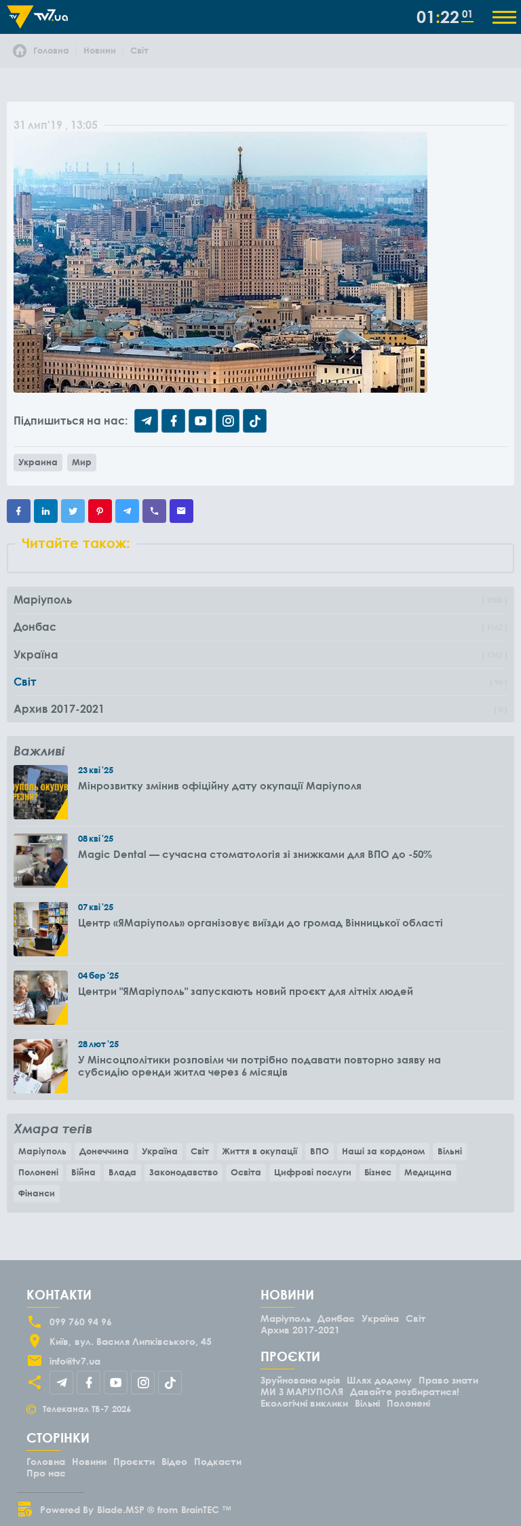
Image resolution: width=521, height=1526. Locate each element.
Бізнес (377, 1172)
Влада (122, 1172)
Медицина (428, 1172)
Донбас (336, 1318)
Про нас (46, 1473)
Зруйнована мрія (300, 1380)
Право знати (448, 1380)
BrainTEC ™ (206, 1509)
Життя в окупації (259, 1151)
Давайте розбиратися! (404, 1391)
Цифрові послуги (312, 1172)
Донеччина (104, 1151)
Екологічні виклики (304, 1403)
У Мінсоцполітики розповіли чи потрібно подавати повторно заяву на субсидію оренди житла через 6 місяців (259, 1065)
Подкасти (218, 1461)
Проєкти (134, 1461)
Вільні (450, 1151)
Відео (174, 1461)
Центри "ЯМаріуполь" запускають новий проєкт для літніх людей (245, 991)
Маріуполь (42, 1151)
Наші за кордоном (383, 1151)
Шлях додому (379, 1380)
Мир (82, 461)
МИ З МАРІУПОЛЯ (301, 1391)
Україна (160, 1151)
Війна (83, 1172)
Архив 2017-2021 (300, 1329)
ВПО (319, 1151)
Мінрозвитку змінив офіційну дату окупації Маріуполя (220, 785)
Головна (45, 1461)
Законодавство (183, 1172)
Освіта (246, 1172)
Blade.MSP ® (125, 1509)
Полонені (38, 1172)
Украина (38, 461)
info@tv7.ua (75, 1361)
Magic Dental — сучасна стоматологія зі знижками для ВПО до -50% (255, 854)
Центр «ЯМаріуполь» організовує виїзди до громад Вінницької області (260, 922)
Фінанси (36, 1193)
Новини (89, 1461)
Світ (200, 1151)
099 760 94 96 (81, 1321)
